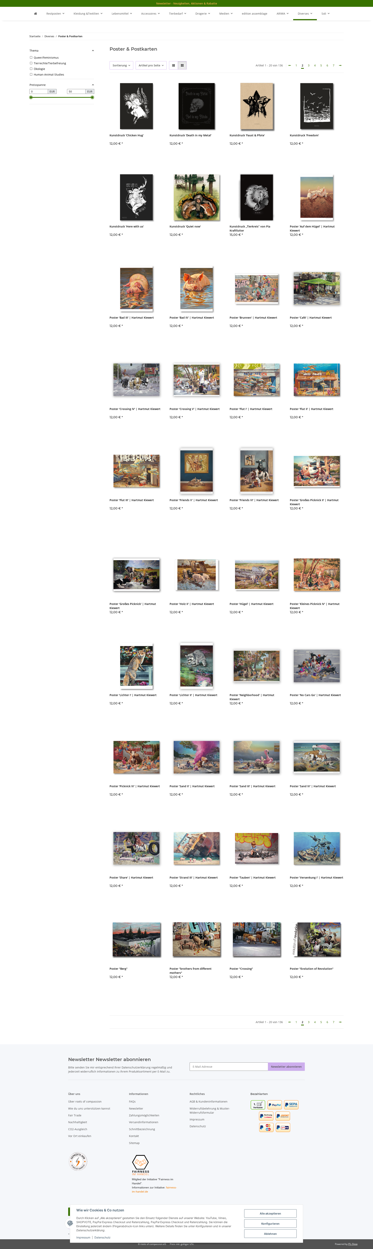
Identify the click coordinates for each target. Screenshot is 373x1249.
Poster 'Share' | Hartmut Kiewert (131, 877)
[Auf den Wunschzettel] (157, 85)
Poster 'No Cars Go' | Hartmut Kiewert (315, 695)
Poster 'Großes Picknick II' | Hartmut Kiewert (314, 502)
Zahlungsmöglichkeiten (144, 1115)
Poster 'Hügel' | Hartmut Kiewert (252, 604)
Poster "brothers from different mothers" (191, 971)
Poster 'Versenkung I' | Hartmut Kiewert (316, 877)
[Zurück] (289, 65)
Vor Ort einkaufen (79, 1136)
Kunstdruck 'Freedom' (304, 135)
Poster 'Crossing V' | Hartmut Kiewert (195, 409)
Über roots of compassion (85, 1101)
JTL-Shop (352, 1244)
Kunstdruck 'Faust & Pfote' (247, 135)
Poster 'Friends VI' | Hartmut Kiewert (254, 500)
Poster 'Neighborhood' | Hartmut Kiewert (252, 697)
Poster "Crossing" (241, 968)
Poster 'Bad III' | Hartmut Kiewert (132, 317)
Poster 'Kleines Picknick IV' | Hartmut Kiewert (315, 606)
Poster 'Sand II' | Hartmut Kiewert (192, 786)
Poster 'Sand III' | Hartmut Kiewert (252, 786)
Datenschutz (102, 1237)
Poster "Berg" (118, 968)
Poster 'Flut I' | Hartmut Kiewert (251, 409)
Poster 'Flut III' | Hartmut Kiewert (132, 500)
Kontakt (134, 1136)
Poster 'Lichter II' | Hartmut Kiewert (193, 695)
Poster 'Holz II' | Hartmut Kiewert (192, 604)
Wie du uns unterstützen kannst (89, 1108)
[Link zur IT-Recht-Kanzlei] (78, 1161)
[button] (173, 65)
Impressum (83, 1237)
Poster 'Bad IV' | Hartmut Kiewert (192, 317)
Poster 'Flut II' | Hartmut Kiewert (311, 409)
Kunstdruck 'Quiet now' (185, 226)
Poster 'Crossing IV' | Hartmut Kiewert (135, 409)
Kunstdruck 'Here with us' (127, 226)
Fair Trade (74, 1115)
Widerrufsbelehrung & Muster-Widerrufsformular (210, 1110)
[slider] (31, 97)
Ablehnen (270, 1233)
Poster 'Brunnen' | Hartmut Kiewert (253, 317)
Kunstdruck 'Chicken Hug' (127, 135)
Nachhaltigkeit (77, 1122)
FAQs (132, 1101)
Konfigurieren (270, 1223)
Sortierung (120, 65)
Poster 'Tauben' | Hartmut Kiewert (253, 877)
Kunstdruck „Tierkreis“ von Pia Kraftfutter (250, 228)
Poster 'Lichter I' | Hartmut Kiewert (133, 695)
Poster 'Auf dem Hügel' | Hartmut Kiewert (312, 228)
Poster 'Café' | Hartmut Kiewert (311, 317)
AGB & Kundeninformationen (208, 1101)
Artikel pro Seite (149, 65)
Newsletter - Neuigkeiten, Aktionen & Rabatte (186, 3)
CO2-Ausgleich (77, 1129)
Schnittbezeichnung (142, 1129)
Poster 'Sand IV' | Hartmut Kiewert (313, 786)
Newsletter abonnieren (286, 1066)
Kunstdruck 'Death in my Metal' (190, 135)
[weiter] (340, 65)
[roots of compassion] (35, 13)
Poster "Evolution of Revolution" (311, 968)
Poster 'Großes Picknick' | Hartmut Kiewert (133, 606)
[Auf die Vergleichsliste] (146, 85)
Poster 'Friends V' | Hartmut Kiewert (194, 500)
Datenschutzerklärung (136, 1067)
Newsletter (136, 1108)
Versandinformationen (143, 1122)
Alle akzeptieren (270, 1213)
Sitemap (134, 1143)
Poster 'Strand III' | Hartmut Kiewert (194, 877)
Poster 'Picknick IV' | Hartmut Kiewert (135, 786)
